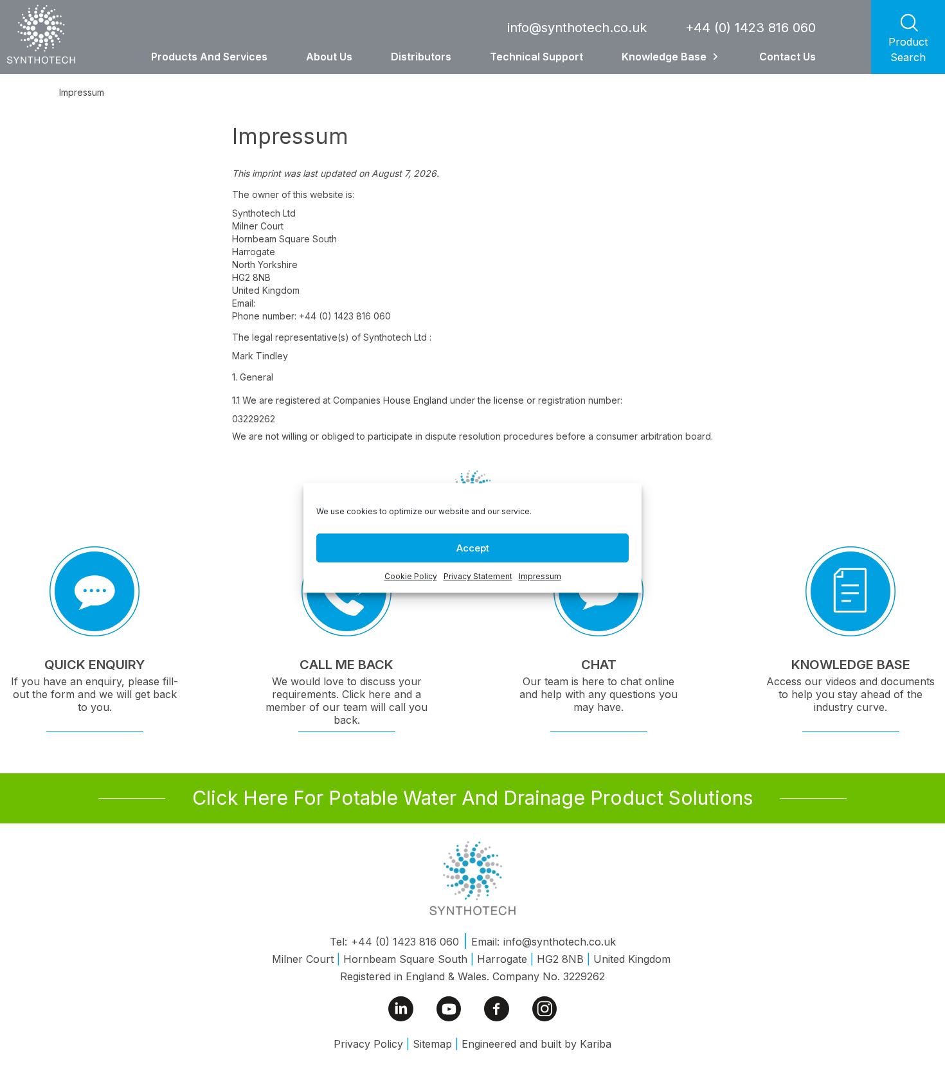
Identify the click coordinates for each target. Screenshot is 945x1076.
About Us (329, 56)
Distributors (421, 56)
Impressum (540, 576)
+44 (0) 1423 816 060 (750, 27)
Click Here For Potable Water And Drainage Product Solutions (472, 797)
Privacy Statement (478, 576)
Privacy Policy (368, 1043)
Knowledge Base (664, 56)
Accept (472, 548)
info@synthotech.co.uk (577, 27)
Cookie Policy (410, 576)
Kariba (595, 1043)
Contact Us (787, 56)
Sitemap (432, 1043)
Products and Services (209, 56)
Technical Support (536, 56)
